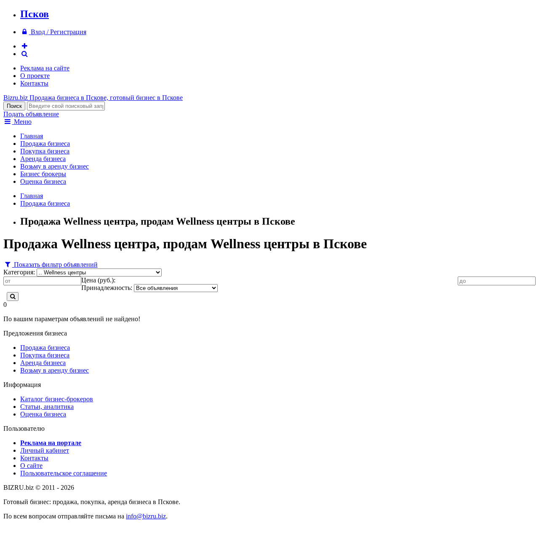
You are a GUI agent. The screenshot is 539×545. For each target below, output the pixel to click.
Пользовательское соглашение (63, 473)
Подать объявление (31, 114)
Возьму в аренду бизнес (54, 166)
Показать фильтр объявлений (55, 264)
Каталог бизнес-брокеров (56, 399)
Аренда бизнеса (43, 158)
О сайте (31, 465)
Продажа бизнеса (45, 143)
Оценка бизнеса (43, 181)
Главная (31, 136)
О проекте (35, 75)
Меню (22, 121)
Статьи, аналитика (47, 406)
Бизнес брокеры (43, 173)
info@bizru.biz (146, 516)
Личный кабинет (44, 450)
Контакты (34, 83)
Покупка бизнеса (44, 151)
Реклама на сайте (44, 68)
